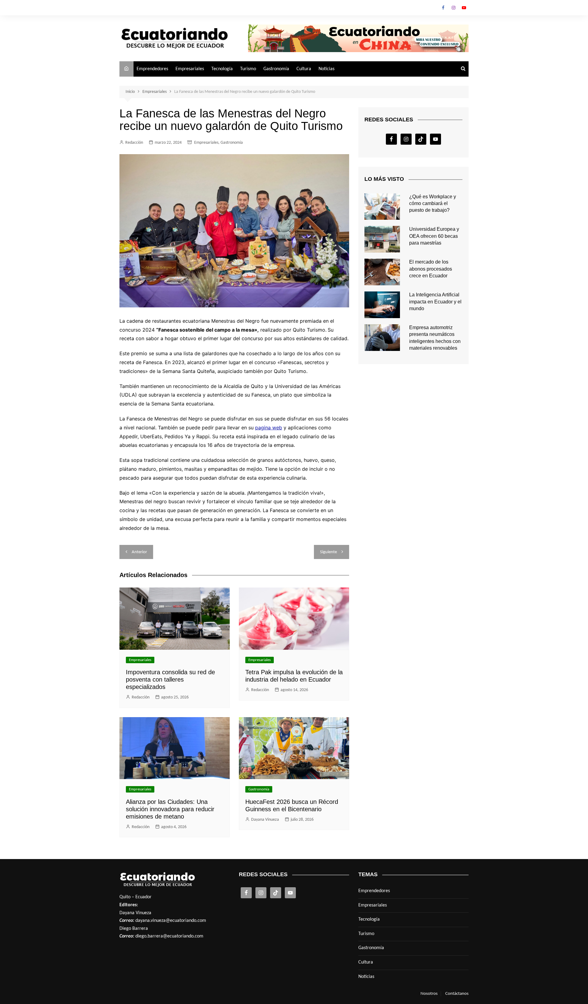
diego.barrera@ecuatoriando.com (169, 936)
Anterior (139, 552)
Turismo (248, 69)
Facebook (443, 7)
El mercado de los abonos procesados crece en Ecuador (430, 268)
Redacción (134, 142)
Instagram (453, 7)
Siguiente (328, 552)
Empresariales (189, 69)
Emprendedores (152, 69)
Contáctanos (457, 993)
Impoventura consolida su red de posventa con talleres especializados (170, 679)
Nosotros (429, 993)
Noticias (326, 69)
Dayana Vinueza (265, 819)
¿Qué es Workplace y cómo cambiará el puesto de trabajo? (432, 203)
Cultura (303, 69)
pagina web (268, 427)
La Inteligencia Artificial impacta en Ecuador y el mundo (435, 301)
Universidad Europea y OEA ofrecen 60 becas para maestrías (434, 235)
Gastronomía (276, 69)
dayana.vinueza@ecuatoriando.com (170, 920)
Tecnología (222, 69)
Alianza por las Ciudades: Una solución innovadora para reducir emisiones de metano (170, 809)
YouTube (464, 7)
